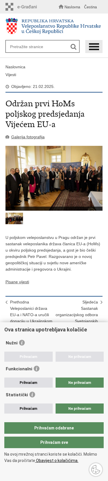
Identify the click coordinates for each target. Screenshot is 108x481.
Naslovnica (15, 67)
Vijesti (10, 74)
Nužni (12, 343)
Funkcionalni (19, 368)
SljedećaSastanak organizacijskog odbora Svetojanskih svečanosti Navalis (77, 315)
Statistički (17, 394)
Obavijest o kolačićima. (56, 460)
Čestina (90, 7)
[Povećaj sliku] (54, 178)
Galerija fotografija (28, 137)
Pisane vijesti (17, 282)
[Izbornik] (94, 46)
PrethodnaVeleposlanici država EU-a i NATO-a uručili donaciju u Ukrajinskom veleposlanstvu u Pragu (31, 315)
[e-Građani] (22, 7)
